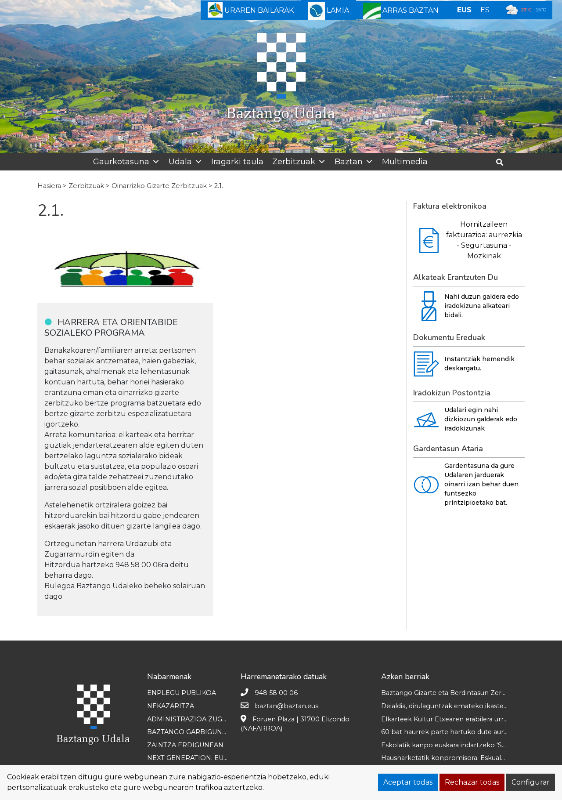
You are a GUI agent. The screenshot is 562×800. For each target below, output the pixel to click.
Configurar (531, 782)
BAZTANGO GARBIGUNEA (189, 732)
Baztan (349, 162)
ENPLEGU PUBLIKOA (181, 693)
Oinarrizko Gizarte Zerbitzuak (159, 186)
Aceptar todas (407, 782)
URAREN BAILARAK (258, 10)
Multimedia (405, 162)
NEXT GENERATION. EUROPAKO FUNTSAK (216, 758)
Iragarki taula (237, 162)
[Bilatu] (503, 162)
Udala (180, 162)
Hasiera (49, 186)
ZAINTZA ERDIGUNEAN (185, 745)
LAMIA (337, 10)
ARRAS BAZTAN (410, 10)
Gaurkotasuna (121, 162)
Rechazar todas (472, 782)
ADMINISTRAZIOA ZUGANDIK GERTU (207, 719)
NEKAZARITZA (170, 706)
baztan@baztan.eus (286, 706)
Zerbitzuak (293, 162)
